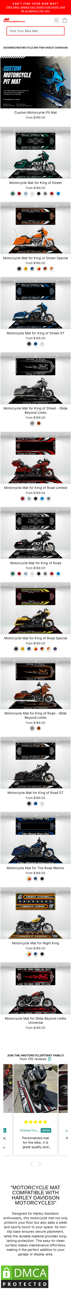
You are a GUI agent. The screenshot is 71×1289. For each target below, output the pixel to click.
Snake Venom (55, 648)
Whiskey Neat (38, 423)
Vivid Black (38, 193)
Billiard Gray (48, 498)
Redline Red (51, 193)
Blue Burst (58, 193)
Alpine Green (12, 193)
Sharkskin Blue (25, 193)
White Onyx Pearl (32, 193)
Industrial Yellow (38, 268)
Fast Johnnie (35, 343)
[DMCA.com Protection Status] (35, 1277)
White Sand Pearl (42, 343)
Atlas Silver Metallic (45, 193)
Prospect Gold (25, 268)
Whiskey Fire (19, 193)
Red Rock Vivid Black (22, 498)
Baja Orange (51, 268)
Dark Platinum (32, 423)
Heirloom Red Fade (45, 268)
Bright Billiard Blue (32, 268)
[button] (32, 1163)
